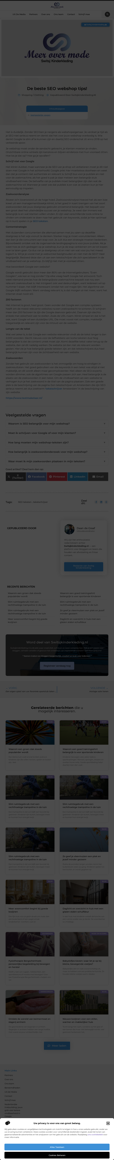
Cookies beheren (57, 1155)
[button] (108, 1123)
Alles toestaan (57, 1147)
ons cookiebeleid (95, 1134)
